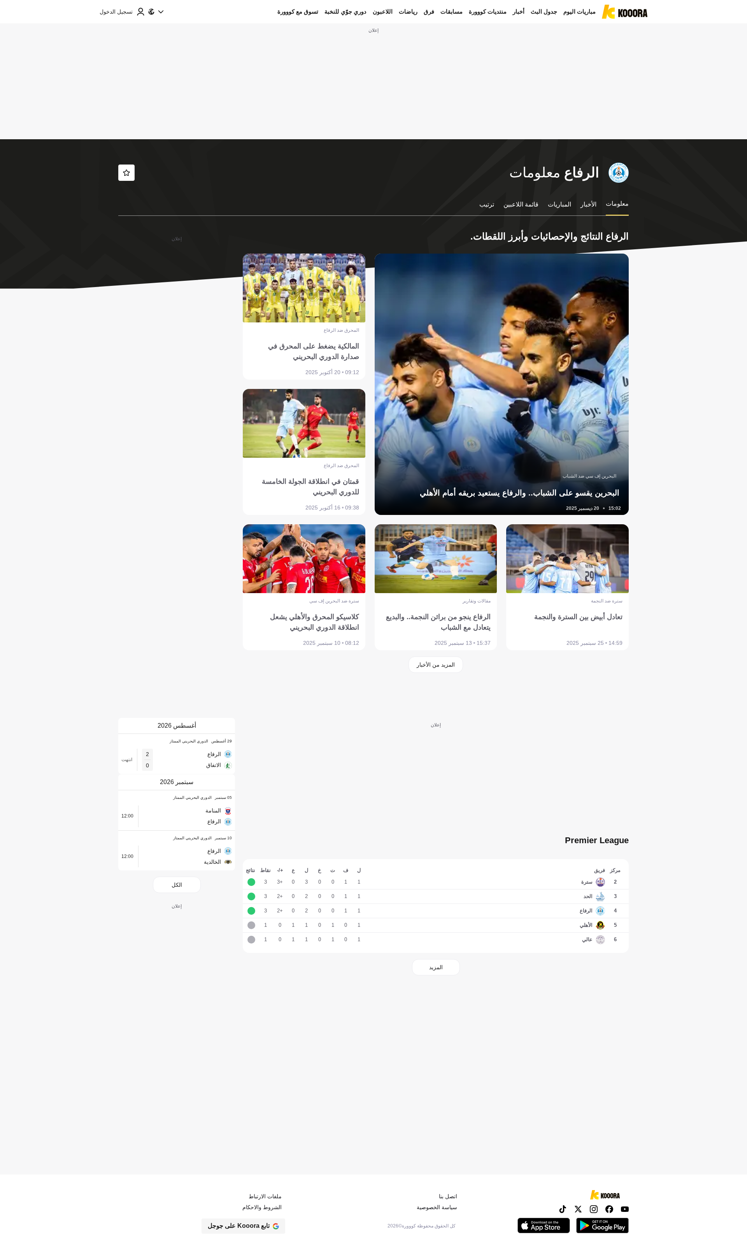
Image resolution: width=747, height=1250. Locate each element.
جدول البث (544, 11)
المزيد (436, 967)
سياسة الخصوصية (437, 1207)
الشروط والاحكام (262, 1207)
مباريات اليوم (579, 11)
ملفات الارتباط (265, 1196)
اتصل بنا (448, 1196)
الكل (177, 885)
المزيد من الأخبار (436, 665)
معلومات (617, 203)
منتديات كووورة (488, 11)
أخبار (518, 11)
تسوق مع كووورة (297, 11)
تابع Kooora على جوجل (239, 1225)
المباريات (559, 204)
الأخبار (588, 204)
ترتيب (486, 204)
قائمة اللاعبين (520, 204)
